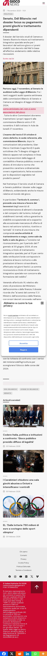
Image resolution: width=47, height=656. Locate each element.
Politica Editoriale (23, 566)
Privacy (23, 559)
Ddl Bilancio (10, 389)
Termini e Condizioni (23, 570)
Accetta (23, 343)
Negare (23, 350)
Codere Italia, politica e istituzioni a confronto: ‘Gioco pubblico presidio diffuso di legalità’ (22, 438)
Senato (7, 393)
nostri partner (13, 315)
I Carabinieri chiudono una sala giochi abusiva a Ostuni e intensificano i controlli (21, 483)
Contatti (23, 555)
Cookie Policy (23, 563)
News (5, 431)
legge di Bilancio (29, 389)
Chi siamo (23, 552)
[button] (42, 303)
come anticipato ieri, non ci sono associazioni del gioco (19, 110)
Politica (8, 14)
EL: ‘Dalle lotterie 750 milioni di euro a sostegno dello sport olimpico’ (21, 529)
